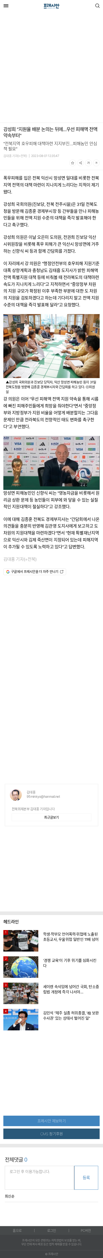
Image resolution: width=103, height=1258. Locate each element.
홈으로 (17, 1230)
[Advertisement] (51, 67)
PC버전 (86, 1230)
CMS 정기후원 (51, 1133)
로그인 (51, 1230)
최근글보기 (51, 817)
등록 (86, 1177)
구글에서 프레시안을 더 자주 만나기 (34, 571)
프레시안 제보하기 (51, 1121)
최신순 (9, 1196)
